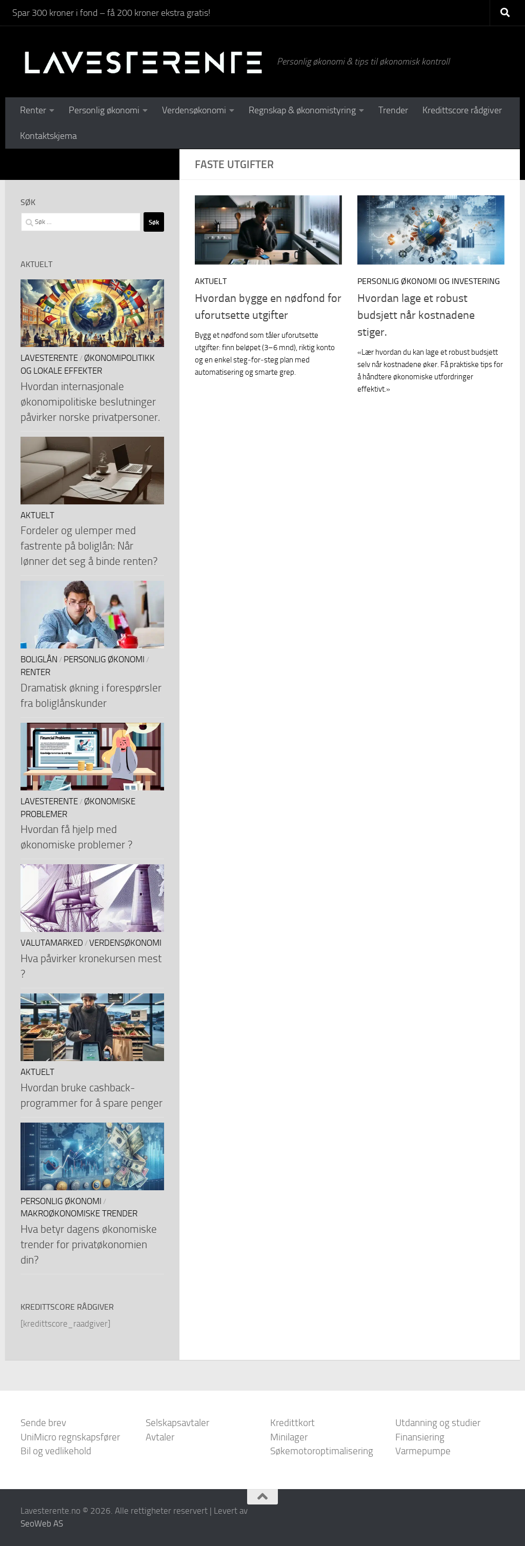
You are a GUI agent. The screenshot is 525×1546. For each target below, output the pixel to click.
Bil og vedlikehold (56, 1451)
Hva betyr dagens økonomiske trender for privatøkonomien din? (89, 1244)
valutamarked (52, 943)
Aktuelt (211, 281)
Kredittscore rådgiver (462, 110)
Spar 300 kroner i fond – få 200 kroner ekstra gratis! (111, 12)
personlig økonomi (104, 659)
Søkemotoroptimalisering (321, 1451)
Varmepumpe (423, 1451)
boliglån (39, 659)
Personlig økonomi (104, 110)
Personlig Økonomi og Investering (428, 281)
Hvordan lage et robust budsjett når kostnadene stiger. (416, 315)
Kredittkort (292, 1423)
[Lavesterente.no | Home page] (144, 61)
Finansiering (420, 1437)
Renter (33, 110)
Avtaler (160, 1437)
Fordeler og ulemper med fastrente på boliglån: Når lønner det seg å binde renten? (89, 545)
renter (35, 672)
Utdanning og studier (437, 1423)
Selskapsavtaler (177, 1423)
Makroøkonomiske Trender (79, 1213)
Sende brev (43, 1423)
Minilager (289, 1437)
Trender (393, 110)
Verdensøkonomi (194, 110)
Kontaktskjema (48, 135)
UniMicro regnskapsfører (70, 1437)
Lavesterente (49, 358)
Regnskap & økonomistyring (302, 110)
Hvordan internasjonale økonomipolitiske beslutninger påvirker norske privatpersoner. (90, 401)
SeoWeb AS (42, 1523)
